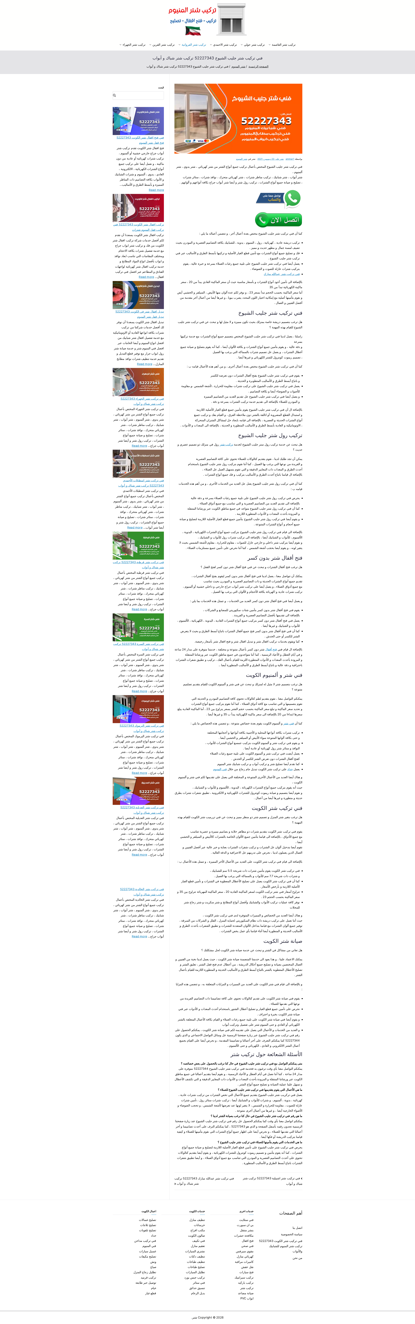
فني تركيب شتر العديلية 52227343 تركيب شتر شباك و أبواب (142, 810)
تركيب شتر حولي (254, 44)
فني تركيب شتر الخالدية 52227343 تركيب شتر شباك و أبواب (142, 891)
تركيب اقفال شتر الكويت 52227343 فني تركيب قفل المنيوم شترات (138, 227)
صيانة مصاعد (246, 1293)
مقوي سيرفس (245, 1251)
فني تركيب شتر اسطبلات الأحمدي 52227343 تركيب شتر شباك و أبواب (141, 483)
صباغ (153, 1267)
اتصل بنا (297, 1227)
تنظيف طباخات (196, 1261)
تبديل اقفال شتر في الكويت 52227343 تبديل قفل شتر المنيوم (139, 314)
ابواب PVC (247, 1298)
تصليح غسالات (147, 1220)
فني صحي (247, 1246)
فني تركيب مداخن (145, 1240)
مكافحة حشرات (244, 1235)
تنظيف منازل (197, 1220)
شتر (194, 1317)
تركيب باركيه (246, 1282)
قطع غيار (150, 1293)
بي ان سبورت (245, 1225)
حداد (290, 769)
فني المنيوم (220, 769)
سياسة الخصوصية (291, 1234)
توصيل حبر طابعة (146, 1282)
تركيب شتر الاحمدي (225, 44)
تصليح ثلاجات (148, 1225)
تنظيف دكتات (197, 1256)
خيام (153, 1288)
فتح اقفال (248, 1240)
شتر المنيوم (241, 159)
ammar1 (290, 159)
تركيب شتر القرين (163, 44)
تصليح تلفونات (147, 1230)
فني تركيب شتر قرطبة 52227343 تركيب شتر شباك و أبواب (138, 564)
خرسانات (199, 1225)
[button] (270, 44)
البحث (161, 87)
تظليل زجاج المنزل (144, 1272)
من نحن (297, 1258)
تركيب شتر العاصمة (284, 44)
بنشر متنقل (247, 1230)
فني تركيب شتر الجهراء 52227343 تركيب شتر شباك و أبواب (142, 401)
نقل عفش (247, 1267)
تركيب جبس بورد (194, 1277)
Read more (156, 189)
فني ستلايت (246, 1220)
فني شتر (288, 723)
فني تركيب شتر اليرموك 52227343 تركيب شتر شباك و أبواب (142, 728)
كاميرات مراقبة (244, 1261)
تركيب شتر (226, 444)
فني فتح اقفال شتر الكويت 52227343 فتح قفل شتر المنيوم (140, 140)
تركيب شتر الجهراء (134, 44)
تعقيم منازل (198, 1246)
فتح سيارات (246, 1272)
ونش (153, 1261)
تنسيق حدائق (197, 1288)
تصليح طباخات (196, 1267)
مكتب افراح (197, 1230)
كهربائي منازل (245, 1256)
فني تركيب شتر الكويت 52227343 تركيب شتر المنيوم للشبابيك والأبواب (280, 1246)
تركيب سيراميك (244, 1277)
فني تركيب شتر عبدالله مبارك (282, 274)
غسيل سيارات (147, 1251)
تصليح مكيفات (147, 1256)
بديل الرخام (198, 1293)
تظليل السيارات (195, 1272)
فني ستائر (199, 1282)
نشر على (270, 159)
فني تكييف (198, 1240)
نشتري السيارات (195, 1251)
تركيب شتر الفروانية (194, 44)
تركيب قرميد (148, 1277)
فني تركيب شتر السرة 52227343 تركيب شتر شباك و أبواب (138, 646)
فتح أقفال (271, 649)
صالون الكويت (196, 1235)
